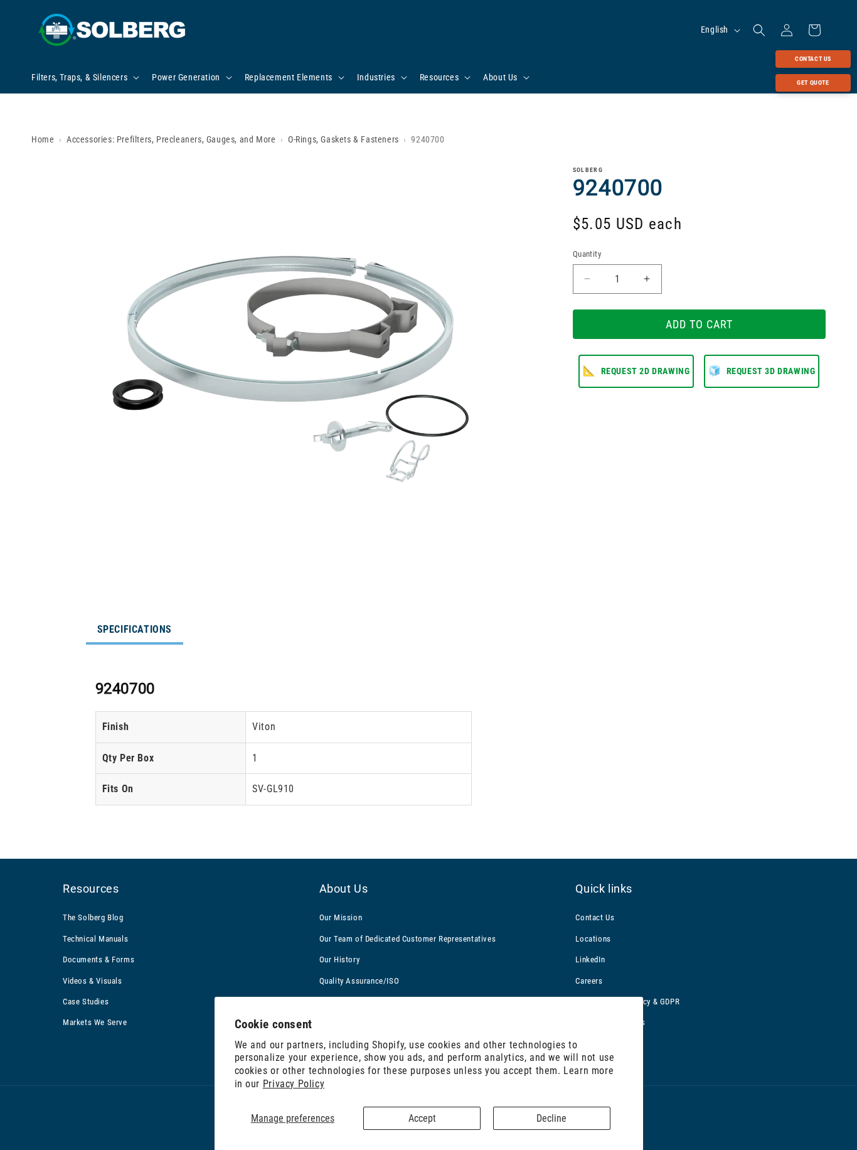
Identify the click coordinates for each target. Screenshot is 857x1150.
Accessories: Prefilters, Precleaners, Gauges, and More (171, 139)
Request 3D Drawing (761, 370)
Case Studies (86, 1001)
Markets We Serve (95, 1022)
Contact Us (813, 58)
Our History (339, 959)
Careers (588, 981)
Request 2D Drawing (636, 370)
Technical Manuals (95, 938)
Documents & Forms (98, 959)
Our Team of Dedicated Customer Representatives (407, 938)
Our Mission (341, 918)
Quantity (587, 254)
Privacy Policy (293, 1084)
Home (42, 139)
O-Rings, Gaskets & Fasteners (343, 139)
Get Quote (813, 82)
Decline (551, 1118)
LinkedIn (590, 959)
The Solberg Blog (93, 918)
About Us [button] (343, 888)
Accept (422, 1118)
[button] (84, 77)
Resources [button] (91, 888)
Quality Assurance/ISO (359, 981)
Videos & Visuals (92, 981)
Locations (592, 938)
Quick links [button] (603, 888)
